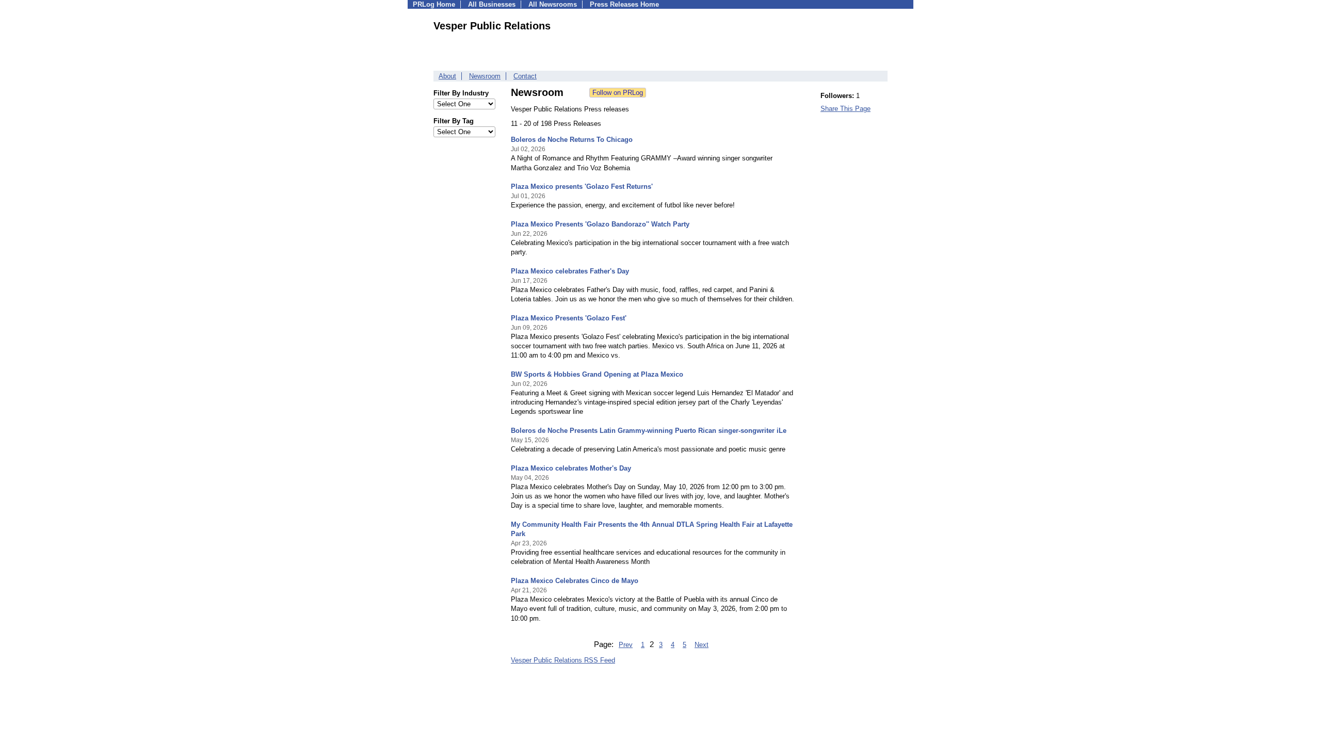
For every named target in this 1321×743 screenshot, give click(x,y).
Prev (626, 645)
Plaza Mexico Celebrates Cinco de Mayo (574, 581)
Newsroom (485, 76)
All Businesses (491, 4)
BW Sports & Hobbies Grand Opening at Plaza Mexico (597, 374)
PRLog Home (434, 4)
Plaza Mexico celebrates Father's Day (570, 271)
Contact (525, 76)
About (447, 76)
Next (701, 645)
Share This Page (845, 108)
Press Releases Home (624, 4)
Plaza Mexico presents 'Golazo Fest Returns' (582, 186)
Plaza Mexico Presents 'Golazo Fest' (568, 318)
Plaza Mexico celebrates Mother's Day (571, 468)
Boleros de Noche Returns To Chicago (572, 139)
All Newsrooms (552, 4)
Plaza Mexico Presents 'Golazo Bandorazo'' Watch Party (600, 224)
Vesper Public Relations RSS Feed (563, 660)
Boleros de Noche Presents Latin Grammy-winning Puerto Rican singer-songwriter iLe (648, 430)
